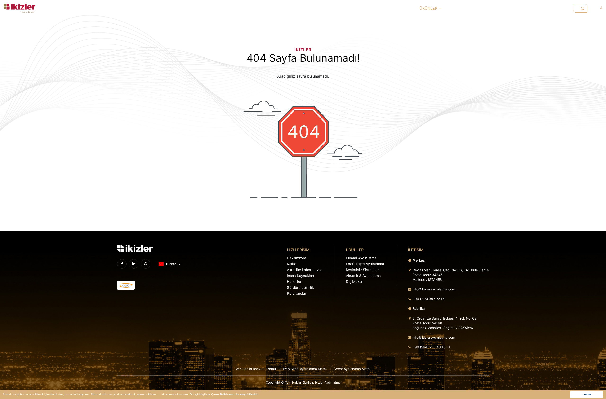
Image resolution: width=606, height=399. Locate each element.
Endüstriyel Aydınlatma (365, 264)
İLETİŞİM (553, 8)
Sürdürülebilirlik (300, 287)
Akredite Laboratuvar (304, 269)
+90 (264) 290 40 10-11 (431, 347)
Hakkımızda (296, 258)
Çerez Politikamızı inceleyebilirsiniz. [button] (235, 394)
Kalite (291, 264)
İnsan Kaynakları (300, 275)
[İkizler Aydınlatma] (19, 8)
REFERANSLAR (522, 8)
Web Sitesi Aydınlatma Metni (304, 369)
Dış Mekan (354, 281)
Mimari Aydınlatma (361, 258)
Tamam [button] (586, 394)
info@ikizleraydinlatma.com (434, 289)
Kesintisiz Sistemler (362, 269)
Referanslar (296, 293)
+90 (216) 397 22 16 (429, 299)
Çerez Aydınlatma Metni (352, 369)
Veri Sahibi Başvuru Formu (256, 369)
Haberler (294, 281)
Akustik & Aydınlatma (363, 275)
